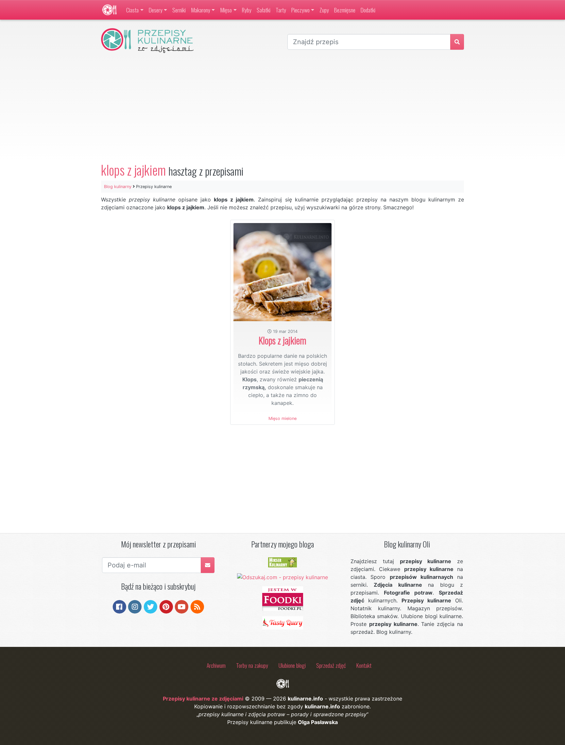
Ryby (246, 10)
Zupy (324, 10)
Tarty (281, 10)
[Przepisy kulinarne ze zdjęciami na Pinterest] (166, 606)
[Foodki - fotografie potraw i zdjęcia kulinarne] (282, 598)
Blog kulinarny (117, 186)
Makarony (200, 10)
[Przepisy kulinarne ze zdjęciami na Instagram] (135, 606)
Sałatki (263, 10)
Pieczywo (300, 10)
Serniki (179, 10)
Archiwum (216, 665)
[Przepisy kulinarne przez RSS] (197, 606)
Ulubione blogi (292, 665)
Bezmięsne (344, 10)
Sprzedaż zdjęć (331, 665)
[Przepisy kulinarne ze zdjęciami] (109, 9)
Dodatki (368, 10)
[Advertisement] (282, 107)
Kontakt (363, 665)
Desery (156, 10)
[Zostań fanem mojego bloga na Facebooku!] (119, 606)
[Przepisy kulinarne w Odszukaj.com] (282, 576)
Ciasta (132, 10)
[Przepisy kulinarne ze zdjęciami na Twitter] (151, 606)
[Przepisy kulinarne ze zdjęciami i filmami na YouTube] (182, 606)
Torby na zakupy (252, 665)
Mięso (226, 10)
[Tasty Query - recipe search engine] (282, 622)
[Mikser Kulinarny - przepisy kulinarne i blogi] (282, 562)
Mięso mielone (282, 418)
